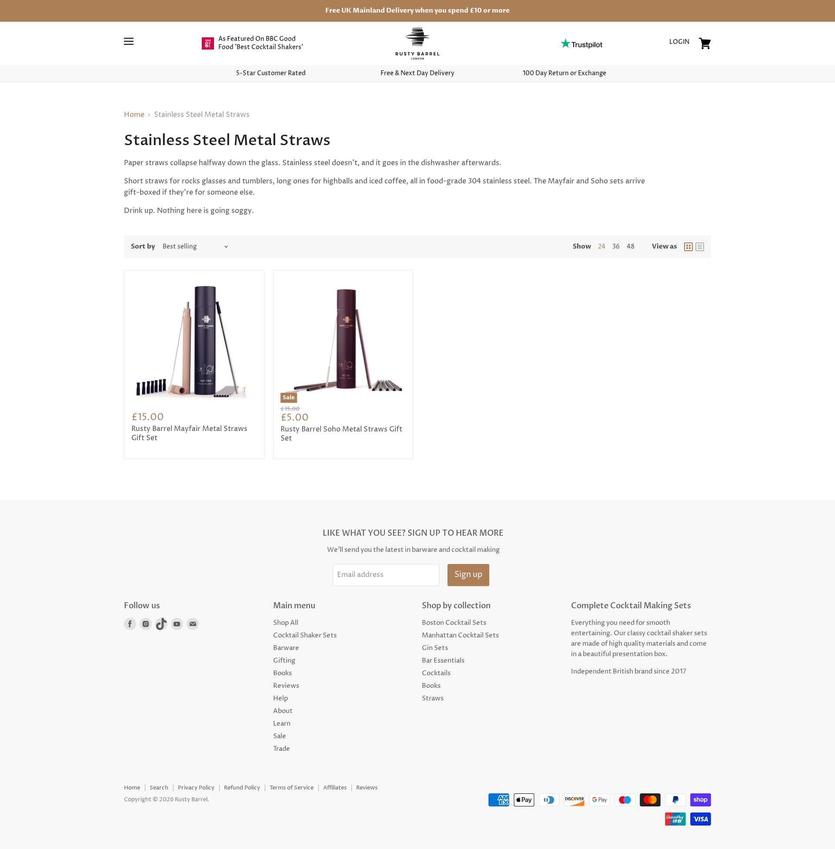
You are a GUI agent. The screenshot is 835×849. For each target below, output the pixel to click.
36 (616, 246)
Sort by (143, 246)
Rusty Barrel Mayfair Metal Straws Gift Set (189, 433)
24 (601, 246)
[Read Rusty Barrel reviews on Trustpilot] (581, 43)
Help (280, 698)
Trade (281, 748)
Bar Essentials (443, 660)
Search (159, 788)
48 (631, 246)
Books (282, 673)
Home (134, 115)
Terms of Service (292, 788)
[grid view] (688, 246)
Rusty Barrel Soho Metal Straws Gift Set (341, 433)
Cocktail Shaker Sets (305, 635)
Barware (286, 648)
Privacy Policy (196, 788)
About (283, 711)
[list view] (699, 246)
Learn (282, 723)
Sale (279, 736)
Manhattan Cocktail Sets (460, 635)
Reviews (286, 685)
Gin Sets (435, 648)
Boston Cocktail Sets (454, 622)
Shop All (285, 622)
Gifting (284, 660)
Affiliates (335, 788)
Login (679, 42)
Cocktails (436, 673)
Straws (433, 698)
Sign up (468, 574)
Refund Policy (242, 788)
